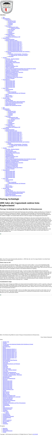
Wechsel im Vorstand (9, 78)
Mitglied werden (8, 96)
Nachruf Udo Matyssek (8, 398)
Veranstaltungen (6, 79)
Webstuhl (10, 32)
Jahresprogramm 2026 (10, 80)
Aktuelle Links (6, 98)
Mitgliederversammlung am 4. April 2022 (14, 72)
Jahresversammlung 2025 (10, 61)
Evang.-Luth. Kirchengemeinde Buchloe (14, 102)
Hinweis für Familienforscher (11, 74)
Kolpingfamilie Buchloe (10, 104)
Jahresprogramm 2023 (10, 84)
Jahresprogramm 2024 (10, 83)
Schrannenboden (9, 34)
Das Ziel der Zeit (9, 60)
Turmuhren (10, 23)
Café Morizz (8, 99)
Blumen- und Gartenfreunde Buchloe (13, 105)
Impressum (5, 379)
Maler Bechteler (11, 29)
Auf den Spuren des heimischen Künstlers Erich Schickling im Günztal (20, 68)
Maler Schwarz (11, 35)
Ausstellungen (6, 345)
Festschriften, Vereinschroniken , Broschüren (17, 54)
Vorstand (7, 90)
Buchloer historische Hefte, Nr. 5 (15, 46)
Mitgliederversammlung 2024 (11, 66)
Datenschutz (5, 362)
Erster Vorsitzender (12, 91)
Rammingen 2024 (9, 63)
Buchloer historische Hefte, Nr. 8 (15, 50)
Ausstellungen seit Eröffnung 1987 (12, 36)
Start (4, 17)
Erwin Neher (11, 30)
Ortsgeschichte (6, 38)
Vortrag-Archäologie (9, 67)
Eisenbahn (10, 24)
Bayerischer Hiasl (12, 21)
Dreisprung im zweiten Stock (11, 76)
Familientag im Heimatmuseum (12, 71)
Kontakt (4, 390)
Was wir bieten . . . (9, 95)
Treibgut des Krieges (15, 28)
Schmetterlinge (11, 33)
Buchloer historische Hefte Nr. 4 (15, 45)
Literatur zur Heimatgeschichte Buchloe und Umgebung (17, 51)
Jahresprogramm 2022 (10, 85)
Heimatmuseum (6, 18)
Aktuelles (5, 57)
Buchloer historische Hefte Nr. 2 (15, 43)
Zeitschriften (10, 56)
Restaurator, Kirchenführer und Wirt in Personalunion (16, 69)
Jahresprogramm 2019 (7, 380)
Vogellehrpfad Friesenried (8, 416)
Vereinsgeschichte (9, 89)
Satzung (7, 94)
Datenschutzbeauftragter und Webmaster (16, 93)
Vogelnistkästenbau (9, 65)
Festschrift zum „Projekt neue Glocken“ (19, 55)
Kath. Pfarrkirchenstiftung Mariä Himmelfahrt (15, 101)
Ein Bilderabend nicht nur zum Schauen (13, 77)
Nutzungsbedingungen (7, 399)
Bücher (9, 52)
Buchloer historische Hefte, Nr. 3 (15, 44)
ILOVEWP (35, 434)
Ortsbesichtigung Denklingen (11, 73)
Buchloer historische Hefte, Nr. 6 (15, 47)
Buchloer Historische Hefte (11, 40)
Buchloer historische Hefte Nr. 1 (15, 41)
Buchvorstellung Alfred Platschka (12, 62)
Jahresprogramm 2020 (10, 87)
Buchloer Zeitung (12, 22)
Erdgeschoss (8, 19)
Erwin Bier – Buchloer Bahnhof (12, 58)
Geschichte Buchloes (9, 39)
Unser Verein (5, 88)
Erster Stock (8, 25)
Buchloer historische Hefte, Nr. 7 (15, 49)
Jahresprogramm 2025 (10, 82)
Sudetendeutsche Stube (13, 27)
